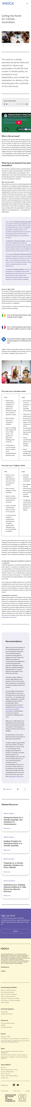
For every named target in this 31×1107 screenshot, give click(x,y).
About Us (3, 1067)
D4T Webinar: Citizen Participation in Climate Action (15, 1038)
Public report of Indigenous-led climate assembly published (14, 1057)
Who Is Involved (5, 1074)
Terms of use (16, 1091)
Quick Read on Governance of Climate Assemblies (15, 709)
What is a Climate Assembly (8, 990)
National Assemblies (6, 1027)
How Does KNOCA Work (7, 1071)
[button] (27, 3)
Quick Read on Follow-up (9, 617)
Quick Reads (4, 1012)
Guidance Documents (7, 1014)
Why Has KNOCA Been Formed (9, 1069)
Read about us (5, 967)
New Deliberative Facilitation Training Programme (14, 1055)
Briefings (3, 1025)
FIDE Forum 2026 (5, 1036)
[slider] (11, 104)
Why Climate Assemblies (7, 992)
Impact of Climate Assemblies (9, 994)
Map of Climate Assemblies (8, 996)
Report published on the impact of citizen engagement (12, 1052)
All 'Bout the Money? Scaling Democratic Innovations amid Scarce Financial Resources (15, 1041)
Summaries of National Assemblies (10, 998)
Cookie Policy (4, 1078)
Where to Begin (5, 1002)
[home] (8, 3)
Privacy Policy (4, 1091)
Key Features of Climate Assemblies (10, 1000)
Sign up (15, 931)
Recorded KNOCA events (7, 1023)
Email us (3, 971)
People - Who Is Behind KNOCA (9, 1076)
